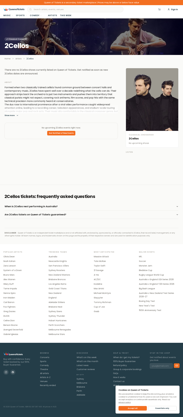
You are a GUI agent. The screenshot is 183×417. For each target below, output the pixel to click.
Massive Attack (101, 256)
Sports (20, 15)
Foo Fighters (9, 306)
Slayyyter (98, 297)
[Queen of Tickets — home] (13, 9)
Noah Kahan (9, 261)
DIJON (6, 316)
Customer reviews (86, 369)
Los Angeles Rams (57, 284)
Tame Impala (10, 288)
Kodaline (98, 284)
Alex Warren (9, 279)
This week (65, 15)
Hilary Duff (8, 284)
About (116, 385)
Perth (79, 390)
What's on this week (87, 357)
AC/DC (97, 279)
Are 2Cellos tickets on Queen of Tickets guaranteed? (35, 214)
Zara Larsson (9, 265)
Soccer (142, 261)
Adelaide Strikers (57, 302)
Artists (52, 15)
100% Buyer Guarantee (124, 361)
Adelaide (81, 394)
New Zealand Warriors (59, 274)
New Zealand (55, 293)
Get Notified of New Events (61, 133)
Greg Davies (9, 311)
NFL (140, 256)
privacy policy (125, 402)
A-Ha (96, 274)
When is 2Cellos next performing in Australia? (31, 206)
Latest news (82, 365)
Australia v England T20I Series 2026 (156, 284)
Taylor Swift (99, 265)
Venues (43, 381)
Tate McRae (100, 261)
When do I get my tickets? (126, 357)
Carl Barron (8, 302)
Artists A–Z (45, 377)
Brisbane (81, 386)
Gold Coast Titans (57, 288)
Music (7, 15)
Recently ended (48, 385)
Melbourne (82, 382)
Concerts (44, 357)
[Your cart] (159, 9)
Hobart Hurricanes (57, 320)
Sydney (80, 378)
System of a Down (12, 270)
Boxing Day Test (147, 301)
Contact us (119, 381)
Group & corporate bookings (127, 369)
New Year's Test (147, 305)
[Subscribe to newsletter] (177, 365)
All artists (44, 373)
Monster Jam (145, 265)
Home (8, 58)
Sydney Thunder (57, 316)
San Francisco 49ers (59, 265)
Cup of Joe (99, 306)
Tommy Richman (102, 302)
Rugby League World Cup (151, 274)
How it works (119, 377)
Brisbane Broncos (57, 279)
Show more (10, 115)
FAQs (115, 373)
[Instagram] (6, 372)
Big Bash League (147, 288)
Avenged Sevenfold (13, 329)
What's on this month (87, 361)
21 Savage (99, 270)
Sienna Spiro (9, 293)
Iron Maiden (9, 297)
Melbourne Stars (57, 334)
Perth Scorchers (56, 325)
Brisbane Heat (55, 306)
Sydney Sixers (55, 311)
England (52, 297)
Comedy (34, 15)
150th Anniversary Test (150, 310)
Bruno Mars (8, 274)
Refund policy (120, 365)
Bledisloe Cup (145, 270)
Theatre (44, 369)
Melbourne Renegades (60, 329)
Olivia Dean (9, 256)
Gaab (96, 311)
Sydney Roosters (57, 270)
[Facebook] (12, 372)
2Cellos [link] (30, 58)
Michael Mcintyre (102, 293)
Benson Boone (10, 325)
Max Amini (99, 288)
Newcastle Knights (58, 261)
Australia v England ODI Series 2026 (156, 279)
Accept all (133, 408)
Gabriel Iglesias (10, 334)
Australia (53, 256)
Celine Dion (9, 320)
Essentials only (162, 408)
